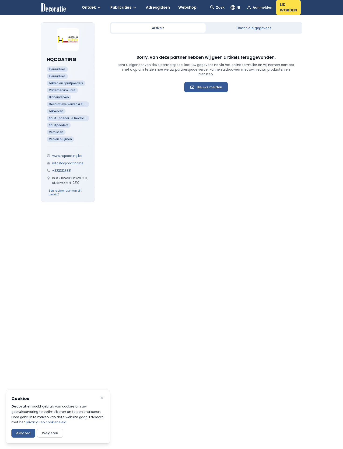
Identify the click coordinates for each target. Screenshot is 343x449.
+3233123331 (61, 170)
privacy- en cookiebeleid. (46, 422)
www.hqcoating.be (67, 155)
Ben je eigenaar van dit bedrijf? (65, 192)
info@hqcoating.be (68, 163)
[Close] (102, 397)
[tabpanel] (206, 73)
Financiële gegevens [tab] (254, 28)
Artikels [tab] (158, 28)
